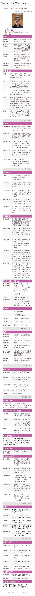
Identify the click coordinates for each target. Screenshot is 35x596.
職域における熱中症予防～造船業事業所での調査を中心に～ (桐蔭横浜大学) (21, 177)
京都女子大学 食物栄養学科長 (23, 451)
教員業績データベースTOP (11, 8)
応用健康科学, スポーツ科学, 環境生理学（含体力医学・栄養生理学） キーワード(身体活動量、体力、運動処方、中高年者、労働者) (17, 405)
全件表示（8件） (27, 365)
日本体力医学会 (18, 311)
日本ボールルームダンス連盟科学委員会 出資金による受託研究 (22, 430)
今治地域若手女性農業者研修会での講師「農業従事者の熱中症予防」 (22, 470)
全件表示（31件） (26, 169)
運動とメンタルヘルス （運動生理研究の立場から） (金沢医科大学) (21, 185)
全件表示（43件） (26, 120)
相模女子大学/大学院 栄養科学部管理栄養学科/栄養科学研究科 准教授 (22, 353)
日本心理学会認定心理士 (19, 390)
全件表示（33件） (26, 503)
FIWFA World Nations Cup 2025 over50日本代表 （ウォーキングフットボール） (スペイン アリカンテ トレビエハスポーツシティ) (23, 301)
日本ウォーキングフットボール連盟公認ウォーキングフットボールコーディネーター (21, 379)
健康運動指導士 (17, 393)
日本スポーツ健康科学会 (21, 318)
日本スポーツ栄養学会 (20, 325)
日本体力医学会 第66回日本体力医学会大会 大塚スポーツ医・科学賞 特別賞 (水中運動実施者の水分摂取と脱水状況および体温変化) (21, 243)
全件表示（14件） (26, 328)
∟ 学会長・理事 (19, 321)
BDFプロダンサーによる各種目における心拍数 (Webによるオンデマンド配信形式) (21, 201)
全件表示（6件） (27, 397)
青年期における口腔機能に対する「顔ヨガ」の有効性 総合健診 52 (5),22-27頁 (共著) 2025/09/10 (20, 92)
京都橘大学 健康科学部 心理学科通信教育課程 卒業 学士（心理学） (22, 65)
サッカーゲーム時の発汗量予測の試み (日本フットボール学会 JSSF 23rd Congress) (22, 128)
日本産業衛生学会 (19, 315)
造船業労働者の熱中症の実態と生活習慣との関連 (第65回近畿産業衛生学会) (21, 136)
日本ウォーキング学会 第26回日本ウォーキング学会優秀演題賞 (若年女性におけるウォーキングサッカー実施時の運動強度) (21, 232)
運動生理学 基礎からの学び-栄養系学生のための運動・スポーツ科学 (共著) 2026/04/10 (20, 76)
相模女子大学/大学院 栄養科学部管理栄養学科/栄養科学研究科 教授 (22, 360)
